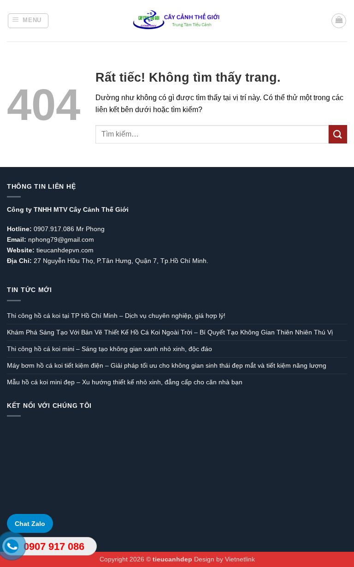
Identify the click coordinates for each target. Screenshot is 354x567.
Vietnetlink (240, 559)
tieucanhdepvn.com (65, 250)
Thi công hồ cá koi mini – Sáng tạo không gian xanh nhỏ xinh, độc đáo (109, 348)
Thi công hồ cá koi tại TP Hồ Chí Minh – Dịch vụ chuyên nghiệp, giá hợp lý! (116, 315)
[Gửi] (338, 134)
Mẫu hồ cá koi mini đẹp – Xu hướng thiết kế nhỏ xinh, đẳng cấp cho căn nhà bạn (124, 382)
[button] (28, 20)
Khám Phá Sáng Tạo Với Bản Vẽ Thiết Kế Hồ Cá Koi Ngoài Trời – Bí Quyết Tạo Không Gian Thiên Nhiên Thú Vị (170, 332)
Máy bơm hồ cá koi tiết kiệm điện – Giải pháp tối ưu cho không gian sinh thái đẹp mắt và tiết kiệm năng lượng (166, 365)
